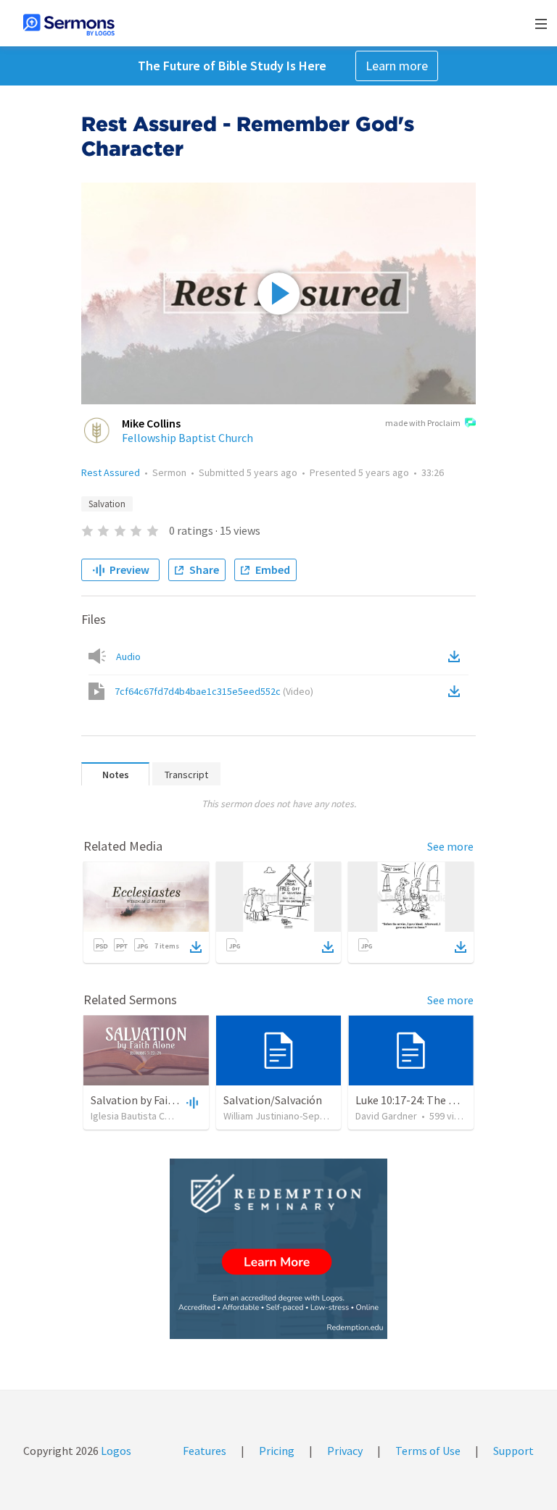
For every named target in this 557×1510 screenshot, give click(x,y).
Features (204, 1450)
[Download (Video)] (457, 691)
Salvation (106, 504)
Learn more (397, 65)
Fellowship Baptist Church (187, 437)
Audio (128, 656)
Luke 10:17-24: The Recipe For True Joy (450, 1100)
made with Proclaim (423, 422)
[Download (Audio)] (457, 656)
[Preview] (191, 1102)
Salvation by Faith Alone (150, 1100)
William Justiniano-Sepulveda (286, 1115)
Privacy (345, 1450)
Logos (115, 1450)
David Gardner (386, 1115)
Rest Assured (110, 472)
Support (513, 1450)
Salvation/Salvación (272, 1100)
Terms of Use (428, 1450)
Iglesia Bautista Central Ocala (154, 1115)
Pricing (276, 1450)
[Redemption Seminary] (278, 1249)
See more (450, 846)
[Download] (196, 947)
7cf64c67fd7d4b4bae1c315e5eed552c (214, 691)
